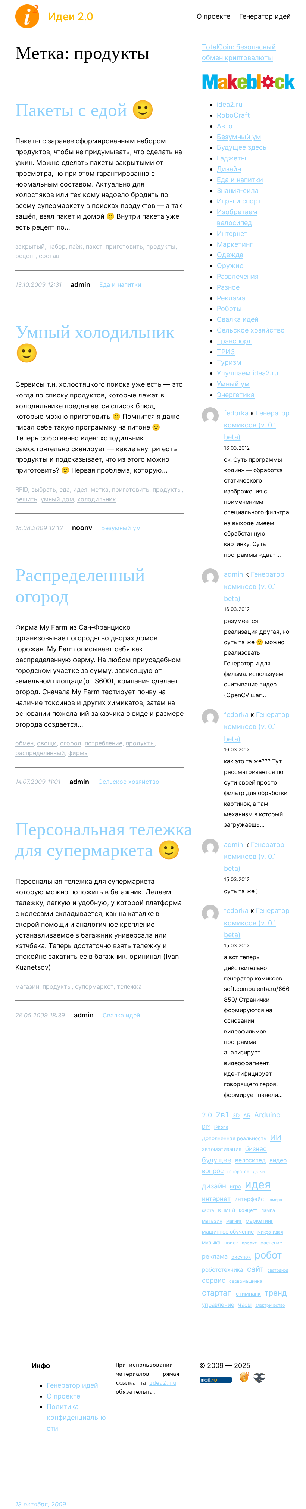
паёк (75, 246)
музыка (211, 1242)
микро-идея (270, 1232)
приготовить (124, 246)
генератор (238, 1171)
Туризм (229, 362)
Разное (228, 287)
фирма (78, 753)
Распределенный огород (80, 586)
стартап (217, 1292)
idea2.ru (229, 104)
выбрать (43, 489)
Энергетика (236, 395)
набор (57, 246)
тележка (129, 986)
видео (278, 1160)
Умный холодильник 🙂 (95, 343)
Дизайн (229, 169)
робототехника (222, 1269)
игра (235, 1187)
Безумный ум (121, 527)
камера (275, 1199)
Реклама (231, 298)
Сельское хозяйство (128, 781)
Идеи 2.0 (70, 16)
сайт (255, 1268)
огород (70, 743)
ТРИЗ (226, 352)
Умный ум (233, 384)
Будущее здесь (241, 147)
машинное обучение (228, 1231)
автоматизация (221, 1149)
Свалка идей (121, 1015)
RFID (21, 489)
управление (218, 1304)
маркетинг (259, 1221)
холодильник (96, 499)
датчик (260, 1171)
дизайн (214, 1186)
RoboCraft (233, 115)
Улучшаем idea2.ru (247, 373)
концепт (248, 1210)
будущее (216, 1160)
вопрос (213, 1171)
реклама (215, 1256)
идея (80, 489)
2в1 (222, 1114)
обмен (24, 743)
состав (49, 255)
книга (226, 1209)
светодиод (278, 1270)
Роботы (229, 308)
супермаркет (94, 986)
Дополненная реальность (234, 1138)
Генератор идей (72, 1385)
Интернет (232, 233)
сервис (213, 1280)
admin (233, 574)
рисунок (241, 1257)
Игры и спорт (239, 201)
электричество (270, 1305)
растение (271, 1242)
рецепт (25, 255)
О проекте (63, 1396)
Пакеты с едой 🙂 (84, 110)
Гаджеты (231, 158)
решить (26, 499)
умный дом (57, 499)
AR (246, 1115)
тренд (276, 1292)
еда (64, 489)
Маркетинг (235, 244)
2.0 (207, 1115)
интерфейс (249, 1199)
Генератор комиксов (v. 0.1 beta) (257, 425)
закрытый (30, 246)
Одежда (230, 255)
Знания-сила (238, 190)
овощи (47, 743)
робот (268, 1255)
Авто (224, 126)
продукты (160, 246)
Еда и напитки (120, 284)
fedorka (236, 413)
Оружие (230, 265)
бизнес (256, 1149)
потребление (103, 743)
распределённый (40, 753)
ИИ (275, 1137)
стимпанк (248, 1293)
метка (100, 489)
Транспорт (234, 341)
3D (236, 1115)
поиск (231, 1242)
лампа (268, 1210)
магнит (234, 1221)
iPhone (221, 1127)
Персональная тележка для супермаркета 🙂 (103, 840)
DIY (206, 1127)
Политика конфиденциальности (76, 1417)
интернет (216, 1199)
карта (208, 1210)
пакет (94, 246)
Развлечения (238, 276)
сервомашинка (245, 1281)
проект (249, 1242)
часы (245, 1304)
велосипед (250, 1160)
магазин (27, 986)
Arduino (267, 1114)
